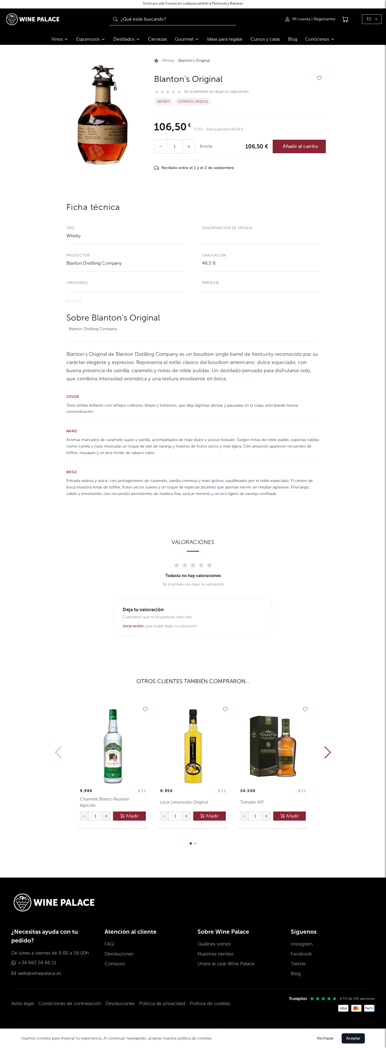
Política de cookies (210, 1003)
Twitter (298, 963)
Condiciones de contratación (69, 1003)
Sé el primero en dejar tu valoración (216, 92)
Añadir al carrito (300, 146)
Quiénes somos (214, 944)
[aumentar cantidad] (106, 816)
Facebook (301, 954)
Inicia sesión (133, 626)
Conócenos (317, 39)
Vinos (57, 39)
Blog (292, 39)
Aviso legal (22, 1003)
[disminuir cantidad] (84, 816)
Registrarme (324, 19)
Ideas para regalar (225, 39)
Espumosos (88, 39)
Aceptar (353, 1038)
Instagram (302, 944)
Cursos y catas (265, 39)
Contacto (115, 963)
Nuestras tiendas (215, 954)
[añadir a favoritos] (319, 78)
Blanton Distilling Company (94, 263)
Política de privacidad (162, 1003)
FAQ (109, 944)
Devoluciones (119, 954)
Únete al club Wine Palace (226, 963)
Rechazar (325, 1038)
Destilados (124, 39)
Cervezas (157, 39)
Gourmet (184, 39)
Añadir (132, 816)
